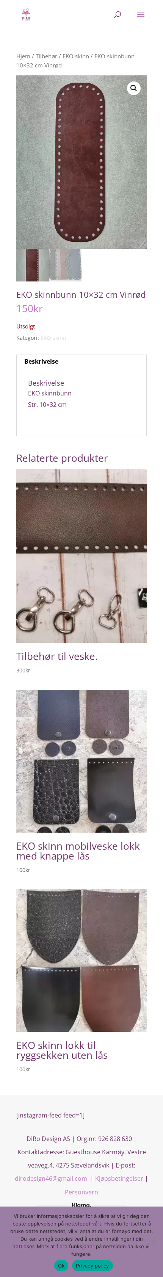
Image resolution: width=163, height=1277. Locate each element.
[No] (153, 1242)
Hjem (23, 56)
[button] (134, 88)
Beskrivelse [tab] (41, 361)
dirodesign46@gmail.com (52, 1178)
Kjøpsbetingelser (119, 1178)
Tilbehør (46, 56)
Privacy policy (92, 1266)
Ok (61, 1266)
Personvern (81, 1192)
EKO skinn (76, 56)
